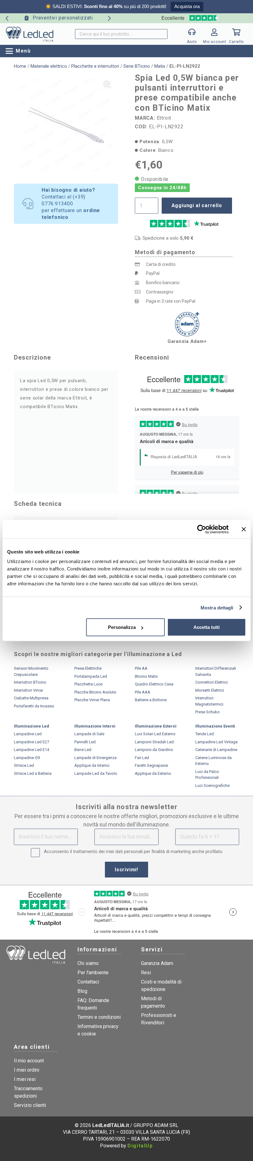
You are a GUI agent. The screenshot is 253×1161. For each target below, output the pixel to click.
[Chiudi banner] (244, 529)
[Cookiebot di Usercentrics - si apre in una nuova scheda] (202, 529)
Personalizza (122, 627)
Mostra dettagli (217, 607)
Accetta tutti (206, 627)
